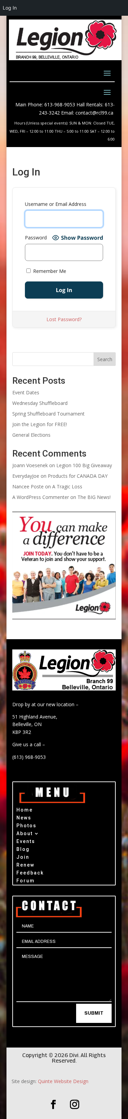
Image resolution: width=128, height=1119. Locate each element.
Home (24, 811)
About (24, 834)
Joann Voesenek (30, 465)
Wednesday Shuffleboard (40, 403)
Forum (25, 881)
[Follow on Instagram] (75, 1104)
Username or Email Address (55, 204)
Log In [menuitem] (10, 8)
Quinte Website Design (63, 1081)
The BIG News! (94, 497)
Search (104, 359)
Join (22, 858)
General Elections (31, 435)
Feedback (30, 874)
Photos (26, 826)
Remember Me (49, 271)
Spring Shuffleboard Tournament (48, 413)
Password (36, 237)
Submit (93, 1013)
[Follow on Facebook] (53, 1104)
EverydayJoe (25, 476)
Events (25, 842)
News (23, 818)
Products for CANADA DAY (78, 476)
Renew (25, 866)
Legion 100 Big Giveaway (84, 465)
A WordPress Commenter (40, 497)
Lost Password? (64, 319)
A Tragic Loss (67, 486)
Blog (23, 850)
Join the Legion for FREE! (39, 424)
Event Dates (25, 392)
